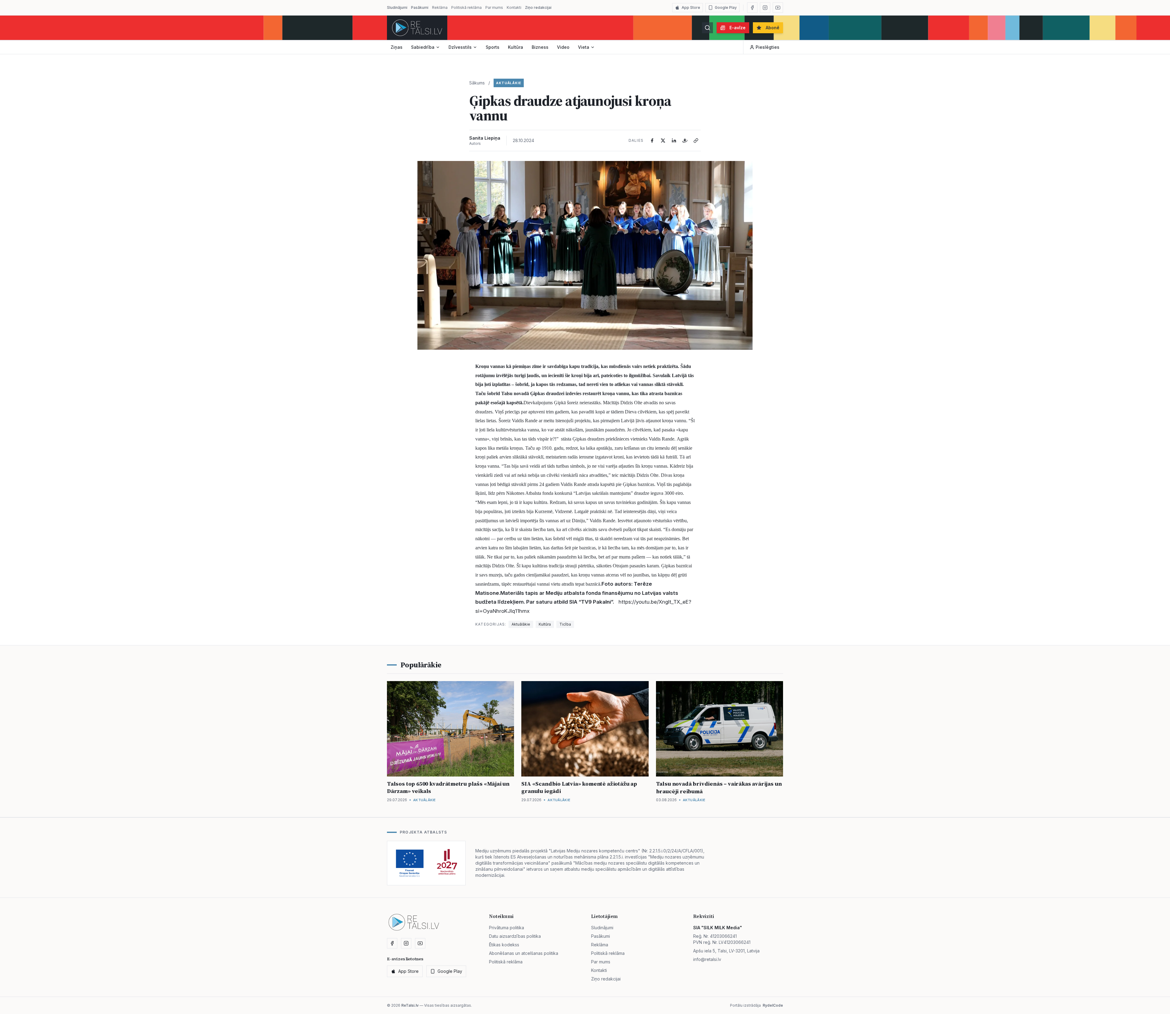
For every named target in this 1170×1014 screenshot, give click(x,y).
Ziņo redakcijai (538, 7)
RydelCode (773, 1005)
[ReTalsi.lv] (417, 28)
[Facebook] (752, 7)
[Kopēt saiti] (696, 140)
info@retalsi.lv (707, 959)
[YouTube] (778, 7)
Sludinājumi (397, 7)
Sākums (477, 82)
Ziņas (396, 47)
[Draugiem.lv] (685, 140)
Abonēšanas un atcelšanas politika (523, 953)
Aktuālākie (508, 83)
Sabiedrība (422, 47)
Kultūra (515, 47)
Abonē (772, 27)
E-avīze (737, 27)
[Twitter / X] (663, 140)
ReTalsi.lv (410, 1005)
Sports (492, 47)
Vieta (583, 47)
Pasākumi (419, 7)
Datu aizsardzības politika (515, 936)
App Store (691, 7)
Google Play (726, 7)
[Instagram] (765, 7)
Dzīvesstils (460, 47)
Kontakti (514, 7)
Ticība (565, 624)
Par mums (494, 7)
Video (563, 47)
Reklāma (440, 7)
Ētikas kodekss (504, 944)
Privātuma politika (506, 927)
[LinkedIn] (674, 140)
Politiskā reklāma (466, 7)
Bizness (540, 47)
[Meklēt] (707, 27)
